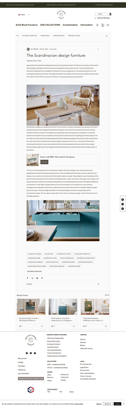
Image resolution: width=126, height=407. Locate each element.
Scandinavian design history (86, 258)
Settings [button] (98, 404)
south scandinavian (52, 262)
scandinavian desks (68, 262)
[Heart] (108, 25)
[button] (50, 25)
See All (107, 295)
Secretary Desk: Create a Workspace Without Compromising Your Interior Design (30, 319)
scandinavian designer (35, 262)
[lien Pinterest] (122, 208)
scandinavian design (34, 254)
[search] (110, 14)
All (17, 35)
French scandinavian (67, 258)
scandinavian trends (50, 258)
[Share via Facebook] (27, 278)
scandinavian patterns (85, 262)
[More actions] (98, 49)
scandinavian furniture (64, 254)
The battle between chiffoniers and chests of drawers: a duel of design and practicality (94, 319)
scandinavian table (34, 258)
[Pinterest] (35, 353)
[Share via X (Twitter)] (32, 278)
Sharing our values (74, 35)
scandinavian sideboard (82, 254)
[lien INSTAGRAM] (122, 204)
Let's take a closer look (29, 35)
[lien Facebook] (122, 199)
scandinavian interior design (37, 266)
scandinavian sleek (74, 266)
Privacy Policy (79, 404)
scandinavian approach (57, 266)
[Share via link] (42, 278)
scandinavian (49, 254)
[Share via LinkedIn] (37, 278)
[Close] (123, 403)
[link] (103, 25)
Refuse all (108, 404)
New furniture (45, 35)
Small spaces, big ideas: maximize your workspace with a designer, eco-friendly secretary (62, 319)
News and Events (58, 35)
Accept (117, 404)
